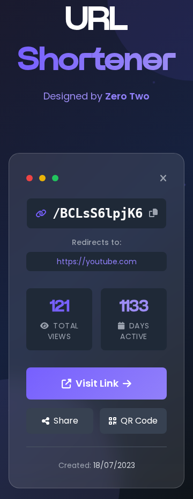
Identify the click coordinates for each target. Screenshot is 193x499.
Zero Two (127, 96)
